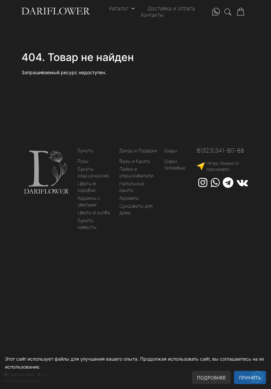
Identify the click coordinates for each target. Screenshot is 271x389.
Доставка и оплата (171, 8)
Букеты (86, 150)
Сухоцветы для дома (136, 209)
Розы (83, 161)
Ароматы (129, 198)
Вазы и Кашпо (134, 161)
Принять (250, 377)
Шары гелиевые (174, 164)
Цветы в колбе (94, 212)
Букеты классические (93, 172)
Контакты (152, 15)
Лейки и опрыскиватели (136, 172)
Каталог (119, 8)
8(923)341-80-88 (220, 150)
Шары (170, 150)
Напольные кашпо (131, 187)
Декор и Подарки (138, 150)
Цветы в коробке (87, 187)
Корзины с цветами (89, 201)
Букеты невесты (87, 224)
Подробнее (211, 377)
